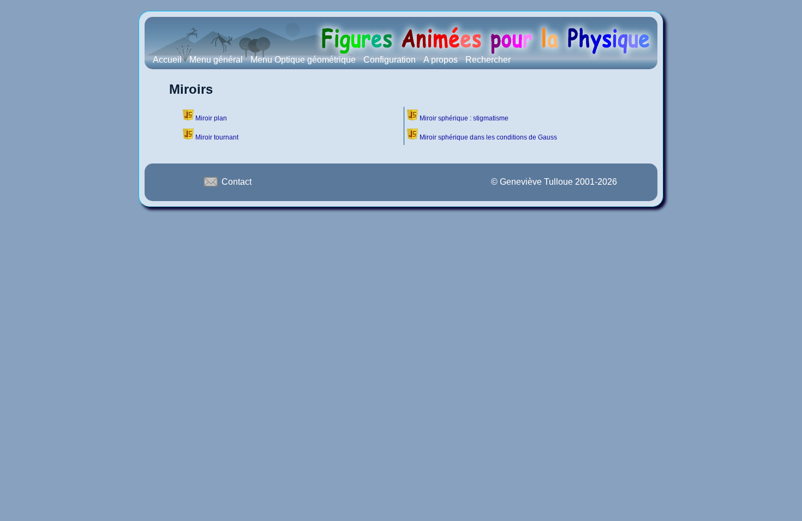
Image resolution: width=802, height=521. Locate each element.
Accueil (167, 59)
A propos (440, 59)
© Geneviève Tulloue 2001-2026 (554, 181)
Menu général (216, 59)
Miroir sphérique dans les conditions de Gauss (488, 137)
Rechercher (488, 59)
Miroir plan (211, 118)
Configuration (389, 59)
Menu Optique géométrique (303, 59)
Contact (235, 181)
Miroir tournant (216, 137)
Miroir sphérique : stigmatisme (464, 118)
